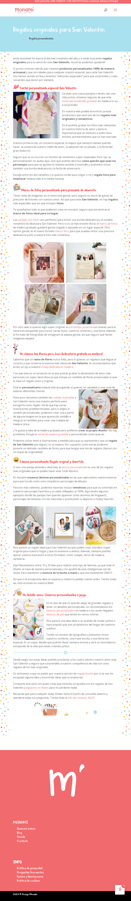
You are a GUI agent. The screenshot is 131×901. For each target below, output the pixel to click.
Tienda (21, 837)
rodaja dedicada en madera (57, 367)
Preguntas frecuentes (30, 872)
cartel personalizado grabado (79, 101)
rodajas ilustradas (63, 397)
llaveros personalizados (60, 610)
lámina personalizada (74, 467)
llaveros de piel (55, 614)
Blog (19, 833)
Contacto (22, 841)
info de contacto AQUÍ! (81, 697)
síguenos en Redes (37, 687)
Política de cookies (28, 881)
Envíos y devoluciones (30, 876)
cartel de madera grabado (53, 434)
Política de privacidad (29, 868)
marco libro (62, 231)
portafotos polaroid (80, 327)
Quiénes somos (26, 828)
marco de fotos (109, 223)
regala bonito (85, 673)
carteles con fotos (28, 220)
